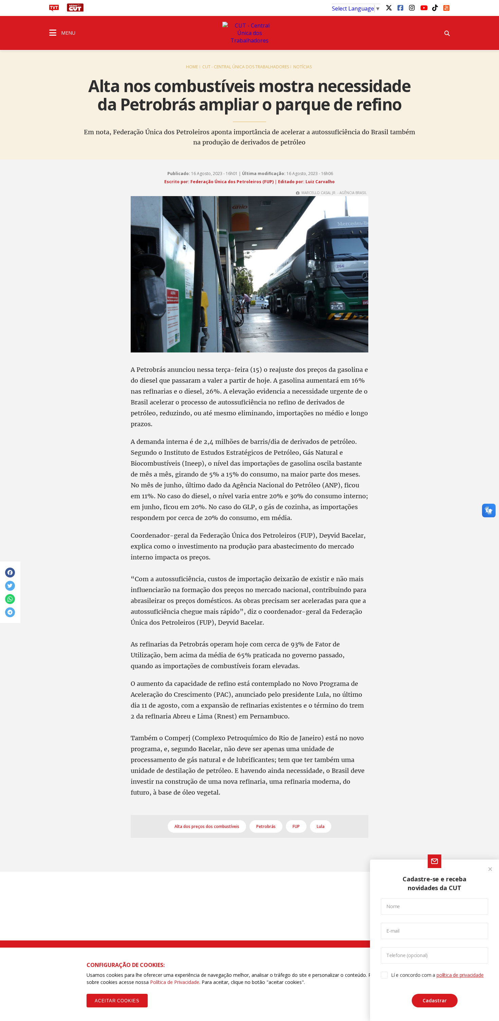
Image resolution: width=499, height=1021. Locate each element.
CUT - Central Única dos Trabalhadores (245, 67)
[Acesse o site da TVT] (54, 9)
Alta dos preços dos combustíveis (206, 826)
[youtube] (423, 7)
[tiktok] (434, 7)
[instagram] (411, 7)
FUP (296, 826)
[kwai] (446, 6)
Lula (321, 826)
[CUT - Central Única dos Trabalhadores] (249, 33)
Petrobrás (266, 826)
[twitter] (388, 7)
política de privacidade (460, 975)
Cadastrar (435, 1000)
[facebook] (400, 7)
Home (192, 67)
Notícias (302, 67)
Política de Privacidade (174, 982)
